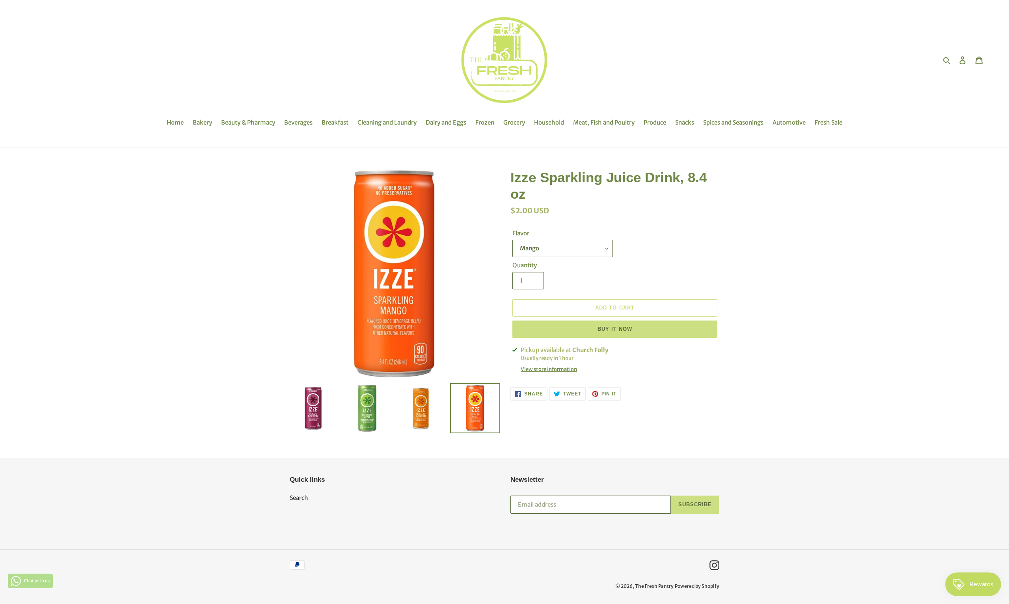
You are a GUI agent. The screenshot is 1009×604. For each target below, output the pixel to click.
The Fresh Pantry (654, 586)
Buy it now (615, 329)
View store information (549, 369)
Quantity (524, 265)
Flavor (520, 233)
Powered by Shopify (697, 586)
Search (299, 497)
